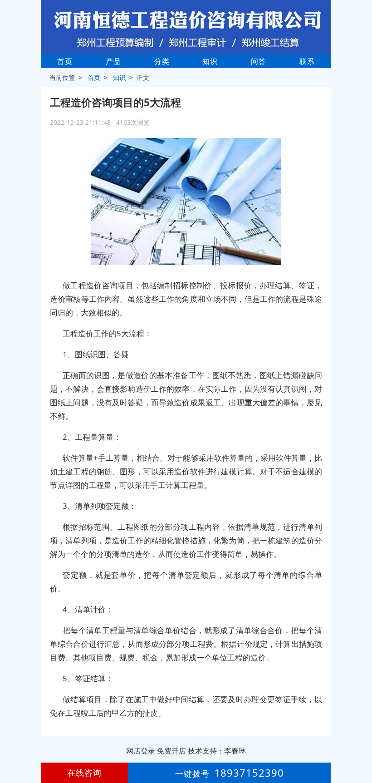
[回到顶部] (360, 748)
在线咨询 (84, 772)
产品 (113, 61)
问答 (258, 61)
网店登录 (140, 751)
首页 (65, 61)
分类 (162, 61)
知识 (210, 61)
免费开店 (171, 751)
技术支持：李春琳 (217, 751)
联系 (307, 61)
